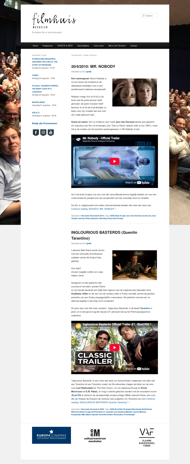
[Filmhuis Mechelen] (54, 28)
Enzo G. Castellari (106, 411)
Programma (48, 45)
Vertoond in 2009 (97, 409)
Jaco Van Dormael (134, 215)
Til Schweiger (129, 414)
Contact (133, 45)
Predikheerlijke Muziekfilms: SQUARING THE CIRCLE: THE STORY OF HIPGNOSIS (44, 61)
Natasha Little (97, 218)
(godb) (88, 71)
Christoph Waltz (129, 409)
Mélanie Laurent (132, 411)
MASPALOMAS (38, 102)
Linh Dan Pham (84, 218)
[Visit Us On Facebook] (35, 135)
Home (35, 45)
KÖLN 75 (35, 112)
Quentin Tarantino (99, 414)
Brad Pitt (118, 409)
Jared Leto (146, 215)
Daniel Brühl (141, 409)
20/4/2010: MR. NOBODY (93, 66)
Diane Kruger (120, 215)
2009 (112, 215)
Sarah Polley (118, 218)
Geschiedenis (83, 45)
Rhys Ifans (107, 218)
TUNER (35, 75)
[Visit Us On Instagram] (43, 135)
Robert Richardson (115, 414)
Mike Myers (87, 414)
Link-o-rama (99, 45)
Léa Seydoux (119, 411)
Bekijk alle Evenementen (44, 123)
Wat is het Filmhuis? (117, 45)
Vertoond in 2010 (97, 215)
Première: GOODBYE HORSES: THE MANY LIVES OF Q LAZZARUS (45, 88)
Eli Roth (95, 411)
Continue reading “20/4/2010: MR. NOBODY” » (94, 208)
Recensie (85, 215)
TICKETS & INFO (65, 45)
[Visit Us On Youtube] (50, 135)
